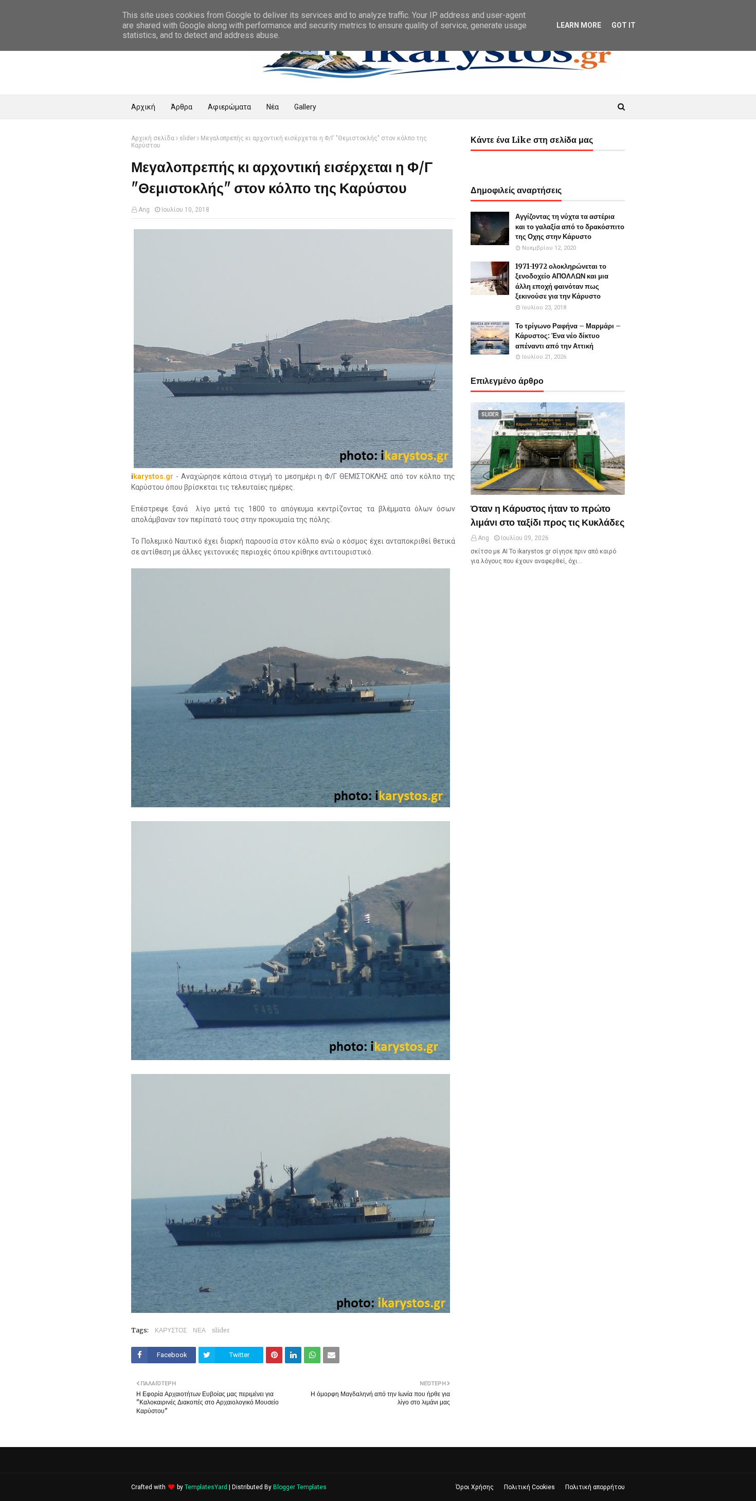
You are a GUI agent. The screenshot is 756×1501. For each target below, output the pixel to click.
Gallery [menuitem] (305, 107)
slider (187, 138)
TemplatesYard (206, 1487)
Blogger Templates (300, 1487)
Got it (623, 25)
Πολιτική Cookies (529, 1487)
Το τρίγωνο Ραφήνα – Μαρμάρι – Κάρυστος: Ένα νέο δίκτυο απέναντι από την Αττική (568, 336)
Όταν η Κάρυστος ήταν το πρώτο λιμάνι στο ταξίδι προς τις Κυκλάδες (547, 515)
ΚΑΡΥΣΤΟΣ (171, 1330)
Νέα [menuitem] (272, 107)
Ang (144, 209)
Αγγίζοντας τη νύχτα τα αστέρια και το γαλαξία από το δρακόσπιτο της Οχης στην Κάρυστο (569, 226)
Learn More (578, 25)
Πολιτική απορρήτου (595, 1487)
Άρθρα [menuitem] (181, 107)
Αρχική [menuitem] (143, 107)
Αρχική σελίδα (152, 138)
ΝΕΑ (199, 1330)
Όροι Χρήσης (475, 1487)
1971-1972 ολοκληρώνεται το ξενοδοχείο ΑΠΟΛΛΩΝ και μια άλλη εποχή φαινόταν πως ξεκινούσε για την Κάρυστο (561, 281)
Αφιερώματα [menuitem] (229, 107)
